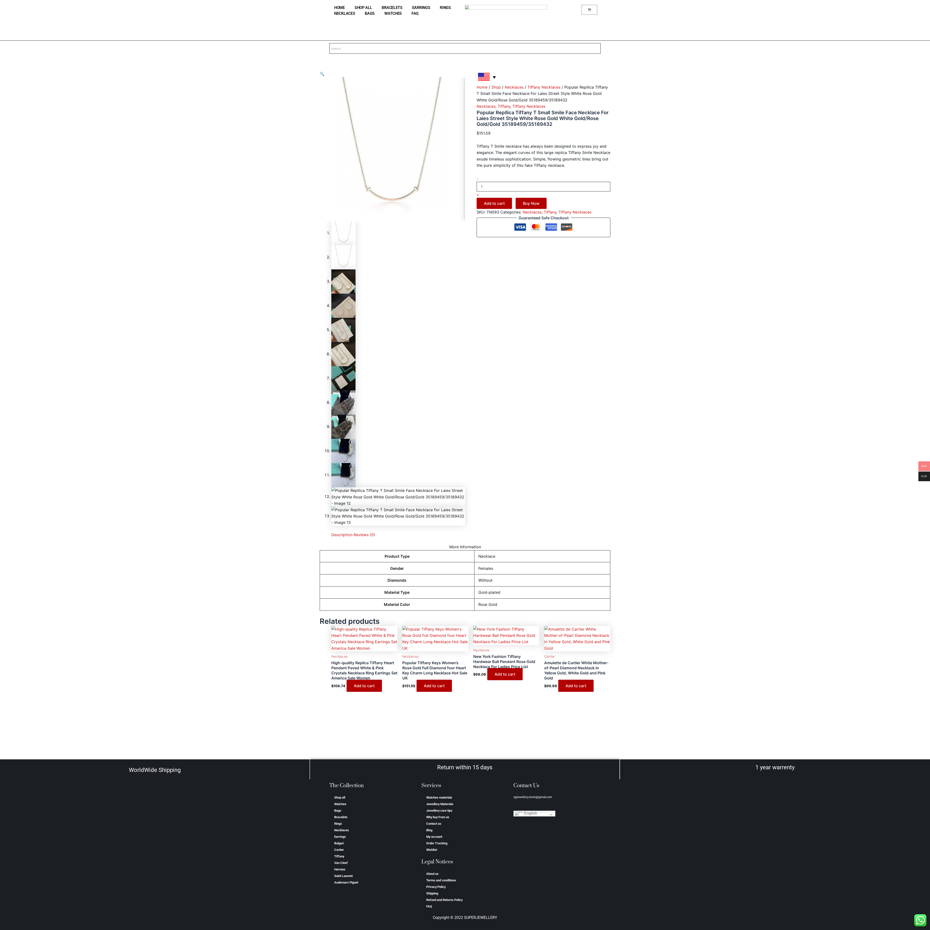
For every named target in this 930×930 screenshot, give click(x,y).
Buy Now (531, 203)
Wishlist (431, 850)
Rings (445, 7)
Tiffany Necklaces (543, 87)
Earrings (421, 7)
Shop (496, 87)
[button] (322, 73)
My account (434, 837)
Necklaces (344, 13)
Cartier (339, 850)
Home (482, 87)
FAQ (414, 13)
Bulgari (339, 843)
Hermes (339, 869)
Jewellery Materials (439, 804)
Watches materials (439, 797)
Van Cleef (341, 863)
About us (432, 874)
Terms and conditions (441, 880)
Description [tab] (341, 534)
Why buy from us (437, 817)
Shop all (363, 7)
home (339, 7)
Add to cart (494, 203)
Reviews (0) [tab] (364, 534)
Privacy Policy (436, 887)
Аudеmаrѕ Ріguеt (346, 882)
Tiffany (504, 106)
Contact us (433, 823)
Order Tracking (436, 843)
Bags (370, 13)
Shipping (432, 893)
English (530, 813)
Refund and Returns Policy (444, 900)
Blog (429, 830)
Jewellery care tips (439, 810)
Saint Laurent (343, 876)
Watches (393, 13)
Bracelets (392, 7)
